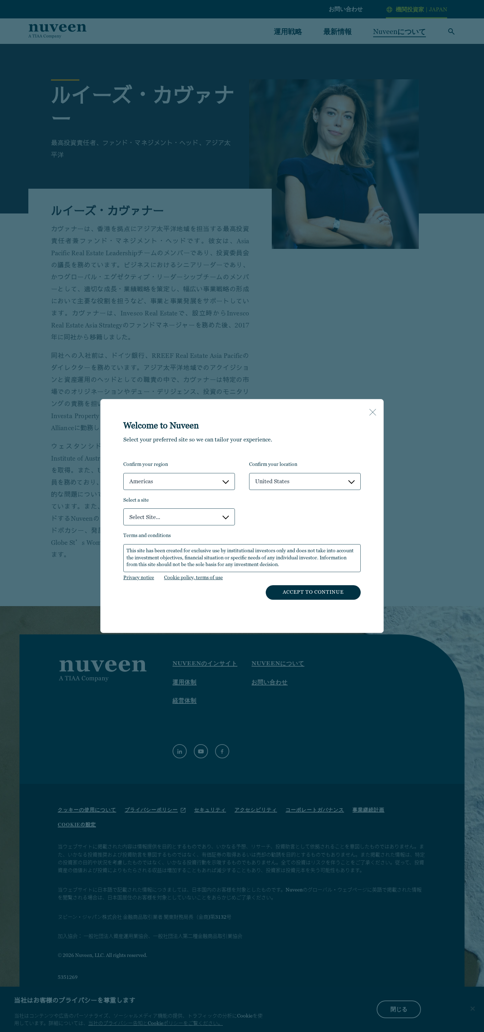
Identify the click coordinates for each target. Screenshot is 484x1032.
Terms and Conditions (147, 535)
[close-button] (372, 413)
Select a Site (136, 500)
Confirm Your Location (273, 464)
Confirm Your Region (145, 464)
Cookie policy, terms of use (193, 577)
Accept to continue (313, 592)
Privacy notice (138, 577)
